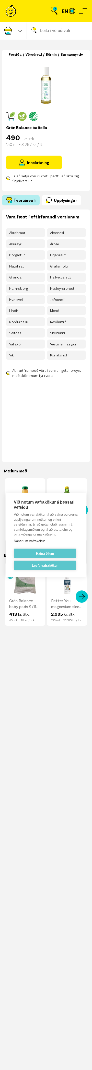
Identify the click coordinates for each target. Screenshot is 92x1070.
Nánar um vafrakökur (29, 541)
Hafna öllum (45, 553)
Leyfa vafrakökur (45, 565)
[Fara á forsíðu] (11, 11)
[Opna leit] (54, 11)
